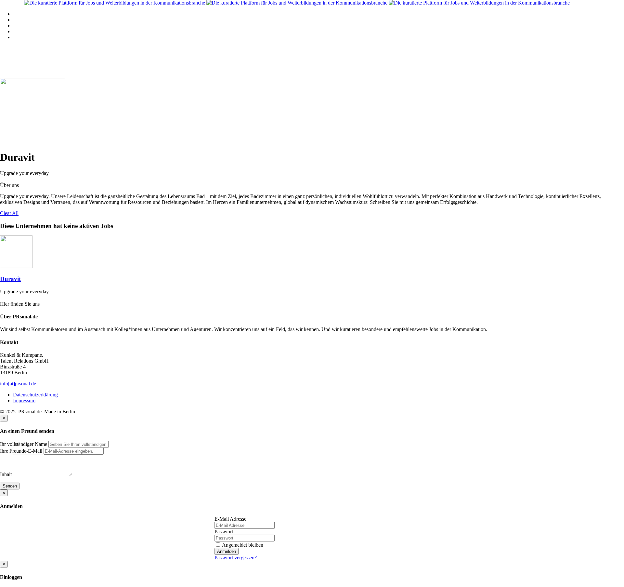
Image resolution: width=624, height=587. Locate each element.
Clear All (9, 213)
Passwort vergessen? (235, 557)
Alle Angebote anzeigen (37, 19)
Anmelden (226, 551)
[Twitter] (2, 297)
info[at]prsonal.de (18, 383)
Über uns (22, 37)
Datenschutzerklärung (35, 394)
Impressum (24, 400)
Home (19, 14)
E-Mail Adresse (230, 519)
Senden (10, 486)
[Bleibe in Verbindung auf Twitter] (2, 179)
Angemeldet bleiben (242, 545)
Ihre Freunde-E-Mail (21, 451)
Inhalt (6, 474)
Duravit (10, 278)
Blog (18, 31)
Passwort (223, 531)
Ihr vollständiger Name (23, 444)
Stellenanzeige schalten (36, 25)
